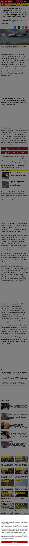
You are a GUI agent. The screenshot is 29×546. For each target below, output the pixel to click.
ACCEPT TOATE (14, 542)
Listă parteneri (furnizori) (4, 539)
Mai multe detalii (6, 523)
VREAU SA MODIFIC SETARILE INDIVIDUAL (14, 544)
